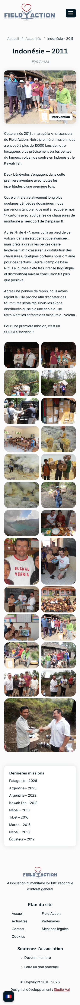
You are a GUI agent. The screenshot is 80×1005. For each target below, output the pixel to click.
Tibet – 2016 (18, 817)
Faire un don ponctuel (41, 967)
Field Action (51, 913)
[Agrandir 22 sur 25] (70, 648)
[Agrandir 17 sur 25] (34, 592)
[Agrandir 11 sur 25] (34, 487)
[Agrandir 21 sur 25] (34, 648)
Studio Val (62, 989)
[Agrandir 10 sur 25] (70, 459)
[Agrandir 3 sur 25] (34, 375)
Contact (18, 929)
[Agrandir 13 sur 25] (34, 515)
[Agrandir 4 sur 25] (70, 375)
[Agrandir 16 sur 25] (70, 543)
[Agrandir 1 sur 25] (34, 347)
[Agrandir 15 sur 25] (34, 543)
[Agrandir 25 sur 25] (70, 704)
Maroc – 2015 (19, 825)
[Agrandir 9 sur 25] (34, 459)
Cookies (18, 936)
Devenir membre (37, 957)
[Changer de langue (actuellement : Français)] (8, 996)
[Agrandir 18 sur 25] (70, 592)
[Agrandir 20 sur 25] (70, 620)
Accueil (13, 38)
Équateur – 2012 (22, 839)
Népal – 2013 (19, 832)
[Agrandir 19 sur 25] (34, 620)
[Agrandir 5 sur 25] (34, 403)
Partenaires (51, 921)
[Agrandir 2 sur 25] (70, 347)
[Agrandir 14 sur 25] (70, 515)
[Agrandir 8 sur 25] (70, 431)
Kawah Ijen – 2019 (23, 803)
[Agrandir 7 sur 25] (34, 431)
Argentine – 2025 (22, 788)
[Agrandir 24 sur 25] (70, 676)
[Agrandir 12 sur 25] (70, 487)
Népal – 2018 (19, 810)
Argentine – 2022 (22, 795)
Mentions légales (55, 929)
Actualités (33, 38)
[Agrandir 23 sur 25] (34, 676)
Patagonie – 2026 (23, 781)
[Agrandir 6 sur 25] (70, 403)
